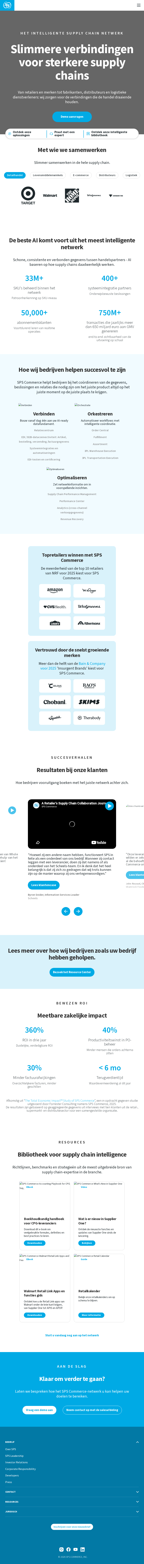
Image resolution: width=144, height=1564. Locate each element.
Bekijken (87, 1243)
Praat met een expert (64, 134)
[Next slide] (78, 911)
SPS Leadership (14, 1456)
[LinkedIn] (82, 1549)
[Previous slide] (65, 911)
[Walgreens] (94, 195)
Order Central (100, 430)
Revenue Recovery (72, 519)
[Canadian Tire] (116, 195)
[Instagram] (61, 1549)
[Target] (28, 195)
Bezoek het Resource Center (72, 972)
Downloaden (34, 1243)
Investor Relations (16, 1462)
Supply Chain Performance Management (72, 494)
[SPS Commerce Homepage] (7, 5)
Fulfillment (100, 437)
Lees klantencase (43, 885)
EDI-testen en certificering (44, 459)
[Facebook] (68, 1549)
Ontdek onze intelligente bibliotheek (109, 134)
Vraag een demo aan (39, 1410)
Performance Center (72, 501)
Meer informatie (91, 1315)
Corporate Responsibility (20, 1469)
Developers (12, 1475)
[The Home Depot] (72, 195)
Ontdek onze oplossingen (22, 134)
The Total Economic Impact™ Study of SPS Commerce (59, 1101)
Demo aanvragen (72, 117)
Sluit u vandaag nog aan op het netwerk (72, 1335)
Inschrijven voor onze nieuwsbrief (72, 1526)
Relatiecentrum (44, 430)
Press (8, 1482)
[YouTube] (75, 1549)
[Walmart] (50, 195)
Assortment (100, 444)
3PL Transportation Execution (100, 458)
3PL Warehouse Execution (100, 451)
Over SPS (10, 1449)
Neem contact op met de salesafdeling (92, 1410)
